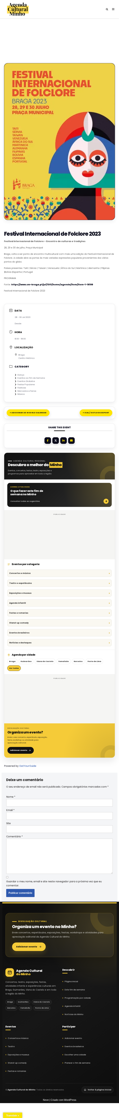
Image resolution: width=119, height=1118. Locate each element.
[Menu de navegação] (113, 9)
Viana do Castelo (45, 661)
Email (10, 810)
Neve (46, 1100)
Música (21, 394)
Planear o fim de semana (77, 1062)
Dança (21, 374)
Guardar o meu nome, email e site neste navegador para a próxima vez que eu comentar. (54, 883)
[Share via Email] (71, 440)
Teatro (11, 1046)
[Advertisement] (59, 35)
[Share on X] (55, 440)
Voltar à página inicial (99, 1089)
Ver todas (14, 668)
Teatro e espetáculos (20, 583)
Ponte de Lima (94, 661)
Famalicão (63, 661)
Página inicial (71, 981)
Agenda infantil (17, 603)
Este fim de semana (75, 989)
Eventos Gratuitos (26, 381)
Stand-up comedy (19, 622)
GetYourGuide (27, 766)
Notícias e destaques (20, 642)
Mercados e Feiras (27, 391)
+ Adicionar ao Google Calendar (28, 412)
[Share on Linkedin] (63, 440)
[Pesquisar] (107, 9)
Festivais (22, 387)
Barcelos (78, 661)
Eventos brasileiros (19, 632)
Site (8, 823)
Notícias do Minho (74, 1014)
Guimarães (26, 661)
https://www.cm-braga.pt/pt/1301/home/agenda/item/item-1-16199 (52, 284)
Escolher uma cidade (75, 1054)
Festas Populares (26, 384)
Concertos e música (20, 573)
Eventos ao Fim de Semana (31, 377)
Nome (10, 797)
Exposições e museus (20, 593)
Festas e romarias (18, 613)
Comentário (14, 836)
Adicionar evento (18, 750)
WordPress (70, 1100)
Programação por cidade (78, 997)
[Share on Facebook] (47, 440)
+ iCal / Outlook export (96, 412)
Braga (12, 661)
